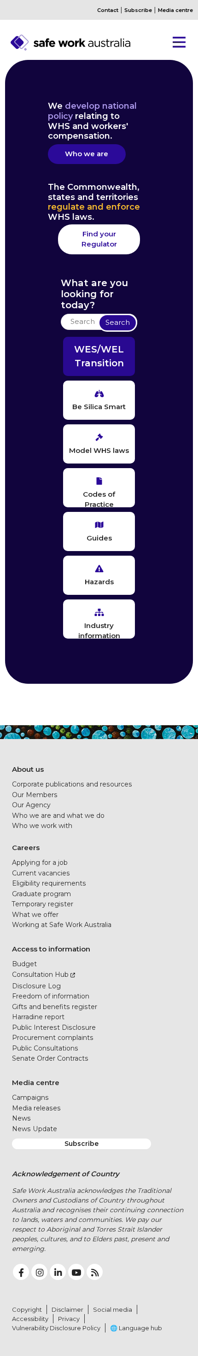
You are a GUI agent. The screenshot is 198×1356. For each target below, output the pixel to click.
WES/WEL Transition (99, 356)
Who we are (86, 153)
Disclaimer (67, 1309)
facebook (21, 1272)
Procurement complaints (52, 1037)
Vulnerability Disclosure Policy (56, 1328)
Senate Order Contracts (50, 1058)
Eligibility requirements (49, 883)
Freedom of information (50, 996)
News (21, 1118)
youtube (76, 1272)
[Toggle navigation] (175, 42)
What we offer (35, 914)
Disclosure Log (36, 986)
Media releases (36, 1108)
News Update (34, 1129)
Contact (107, 10)
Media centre (175, 10)
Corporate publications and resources (72, 784)
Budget (24, 964)
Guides (99, 538)
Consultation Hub (40, 974)
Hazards (99, 581)
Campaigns (30, 1097)
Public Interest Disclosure (54, 1027)
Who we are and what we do (58, 815)
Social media (112, 1309)
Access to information (51, 949)
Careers (26, 847)
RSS (95, 1272)
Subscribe (138, 10)
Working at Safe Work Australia (61, 925)
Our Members (35, 795)
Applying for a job (40, 862)
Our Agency (31, 805)
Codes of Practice (99, 498)
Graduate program (41, 894)
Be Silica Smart (99, 406)
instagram (39, 1272)
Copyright (27, 1309)
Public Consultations (45, 1048)
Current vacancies (41, 873)
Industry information (99, 630)
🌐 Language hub (136, 1328)
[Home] (87, 43)
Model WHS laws (99, 450)
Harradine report (38, 1017)
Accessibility (30, 1318)
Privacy (69, 1318)
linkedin (58, 1272)
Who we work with (42, 826)
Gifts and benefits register (54, 1007)
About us (28, 769)
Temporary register (42, 904)
